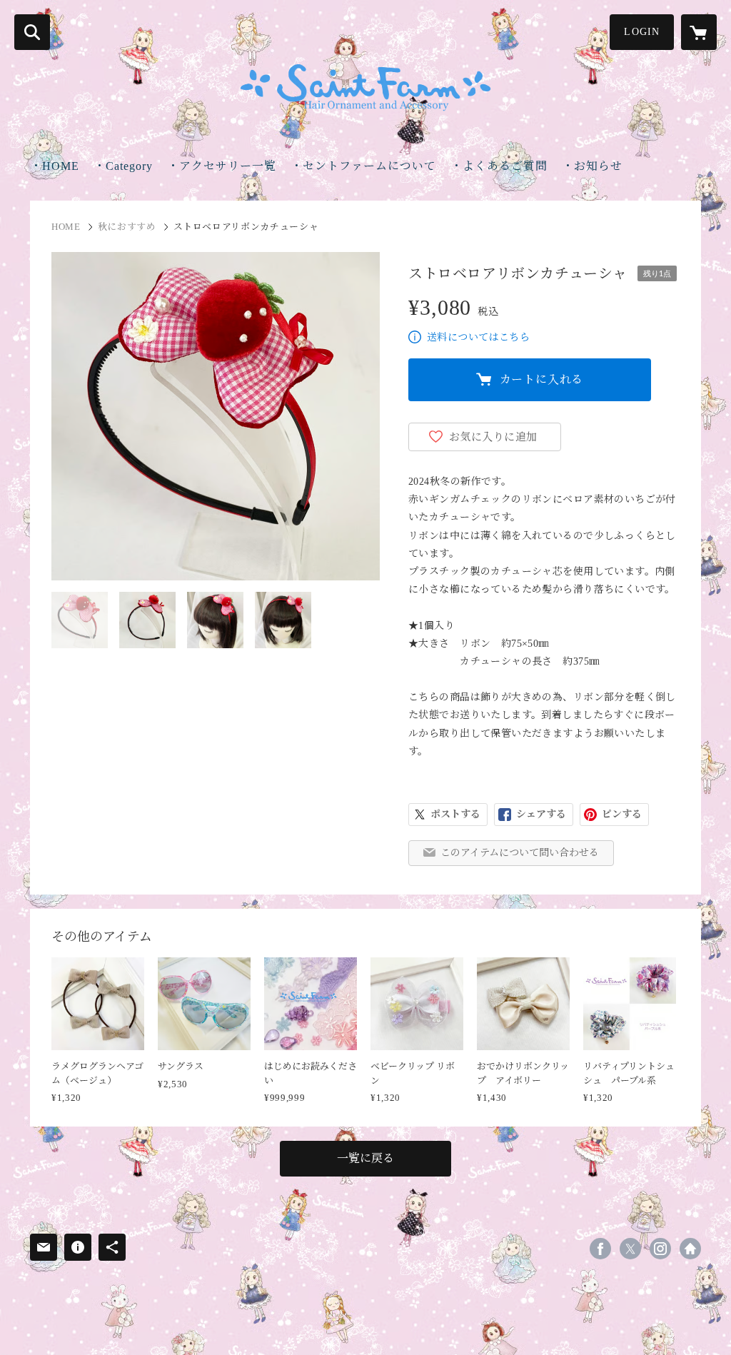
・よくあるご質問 (499, 166)
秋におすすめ (127, 226)
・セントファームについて (363, 166)
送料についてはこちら (478, 337)
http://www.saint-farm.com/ (690, 1248)
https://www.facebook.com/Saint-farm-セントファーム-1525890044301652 (600, 1248)
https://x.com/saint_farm (630, 1248)
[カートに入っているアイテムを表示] (699, 32)
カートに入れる (542, 379)
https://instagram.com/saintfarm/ (660, 1248)
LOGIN (642, 31)
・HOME (54, 166)
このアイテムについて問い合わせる (519, 852)
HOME (66, 226)
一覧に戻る (365, 1158)
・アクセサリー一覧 (221, 166)
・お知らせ (592, 166)
